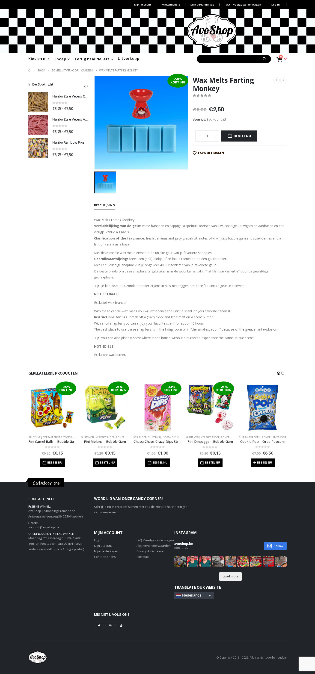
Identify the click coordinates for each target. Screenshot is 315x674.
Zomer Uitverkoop (75, 437)
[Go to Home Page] (29, 70)
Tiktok (120, 625)
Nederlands (191, 595)
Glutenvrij (35, 437)
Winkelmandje (170, 4)
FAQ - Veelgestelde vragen (155, 540)
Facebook (99, 625)
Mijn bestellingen (106, 551)
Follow (278, 546)
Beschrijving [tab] (104, 205)
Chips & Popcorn (250, 437)
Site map (143, 557)
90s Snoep (140, 437)
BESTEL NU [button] (54, 462)
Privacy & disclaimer (151, 551)
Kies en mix (39, 58)
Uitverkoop (128, 58)
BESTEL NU (242, 136)
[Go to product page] (38, 102)
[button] (85, 86)
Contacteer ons (105, 557)
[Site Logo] (220, 31)
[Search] (264, 59)
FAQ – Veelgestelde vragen (243, 4)
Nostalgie (169, 437)
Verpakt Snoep (52, 437)
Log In (275, 4)
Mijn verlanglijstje (202, 4)
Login (97, 540)
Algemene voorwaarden (154, 546)
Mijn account (142, 4)
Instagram (110, 625)
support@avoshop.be (43, 527)
